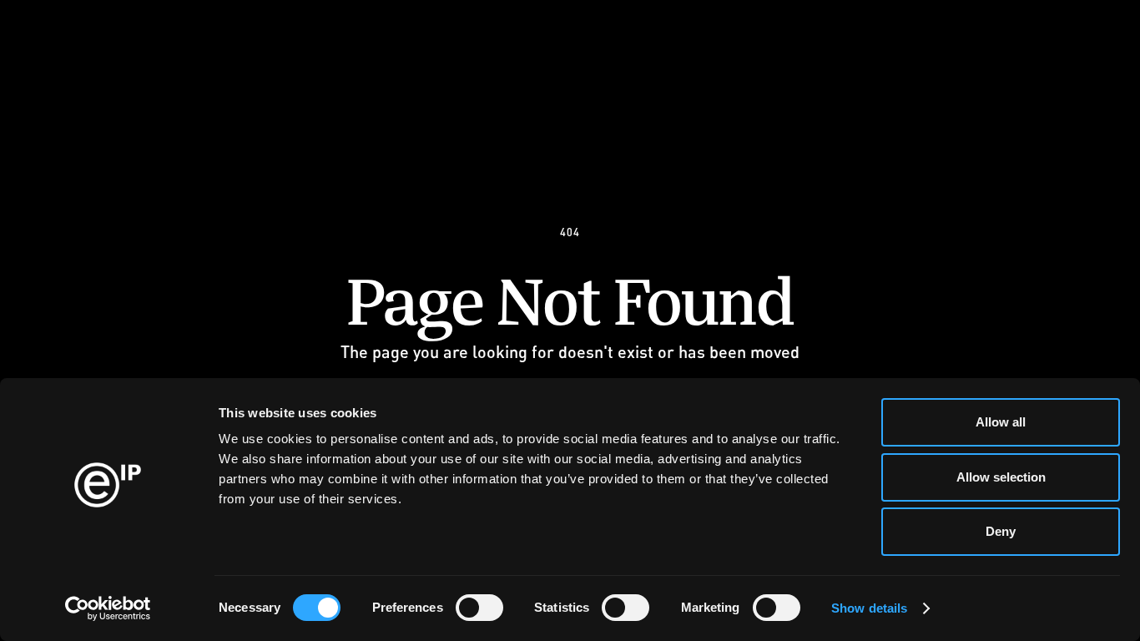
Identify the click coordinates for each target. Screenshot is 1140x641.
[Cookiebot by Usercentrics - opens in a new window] (108, 608)
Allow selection (1001, 477)
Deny (1001, 531)
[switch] (479, 607)
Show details (869, 608)
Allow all (1001, 422)
